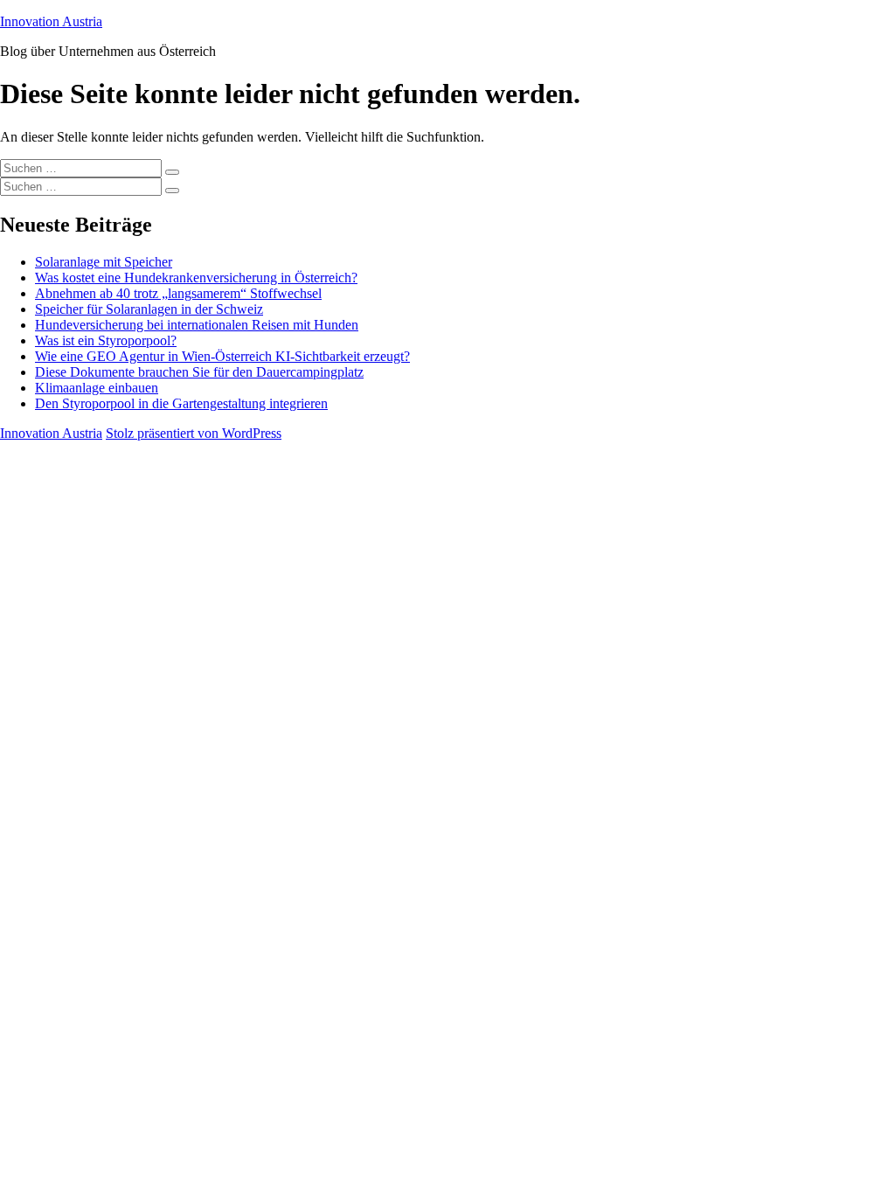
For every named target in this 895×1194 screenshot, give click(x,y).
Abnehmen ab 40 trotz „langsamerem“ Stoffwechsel (178, 293)
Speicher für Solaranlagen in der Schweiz (149, 309)
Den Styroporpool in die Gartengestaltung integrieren (181, 403)
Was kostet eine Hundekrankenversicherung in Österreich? (196, 277)
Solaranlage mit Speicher (103, 261)
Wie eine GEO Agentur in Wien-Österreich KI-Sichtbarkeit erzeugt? (222, 356)
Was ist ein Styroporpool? (106, 340)
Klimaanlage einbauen (96, 387)
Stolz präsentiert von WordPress (193, 433)
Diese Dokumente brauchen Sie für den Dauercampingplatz (199, 371)
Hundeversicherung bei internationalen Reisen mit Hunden (196, 324)
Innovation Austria (51, 21)
